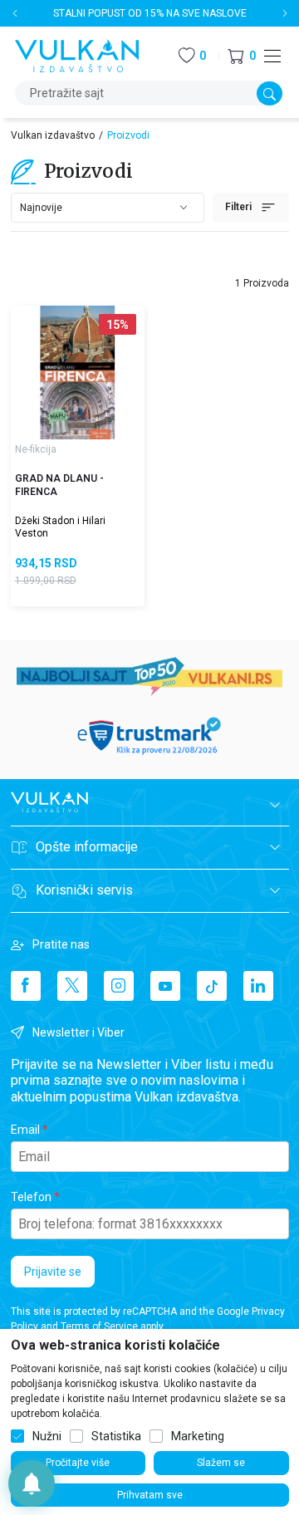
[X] (72, 986)
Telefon (31, 1197)
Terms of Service (99, 1326)
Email (25, 1129)
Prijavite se (52, 1271)
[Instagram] (119, 986)
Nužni (46, 1436)
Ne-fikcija (35, 449)
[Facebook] (26, 986)
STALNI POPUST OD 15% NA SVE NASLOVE (150, 13)
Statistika (116, 1436)
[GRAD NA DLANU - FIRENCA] (78, 372)
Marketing (197, 1436)
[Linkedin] (258, 986)
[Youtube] (165, 986)
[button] (242, 56)
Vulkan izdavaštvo (53, 135)
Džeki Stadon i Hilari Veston (60, 526)
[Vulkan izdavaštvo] (77, 54)
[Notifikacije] (31, 1483)
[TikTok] (212, 986)
